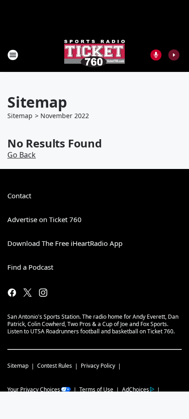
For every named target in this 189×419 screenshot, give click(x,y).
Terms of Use (96, 389)
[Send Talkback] (155, 54)
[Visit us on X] (27, 292)
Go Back (21, 155)
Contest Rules (54, 366)
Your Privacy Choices (33, 389)
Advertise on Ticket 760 (44, 219)
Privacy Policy (98, 366)
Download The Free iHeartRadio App (64, 243)
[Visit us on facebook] (11, 292)
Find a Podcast (30, 267)
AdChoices (135, 389)
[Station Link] (94, 55)
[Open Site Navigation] (12, 54)
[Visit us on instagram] (43, 292)
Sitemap (20, 115)
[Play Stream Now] (173, 54)
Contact (19, 195)
